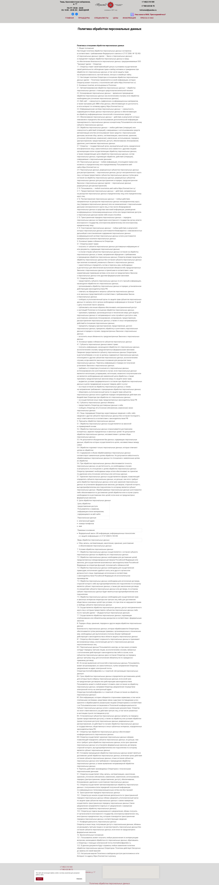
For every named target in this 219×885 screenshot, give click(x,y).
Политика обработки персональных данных (109, 883)
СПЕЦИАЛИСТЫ (101, 18)
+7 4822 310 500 (66, 867)
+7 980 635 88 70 (66, 870)
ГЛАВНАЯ (69, 18)
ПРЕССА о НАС (147, 18)
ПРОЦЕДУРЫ (84, 18)
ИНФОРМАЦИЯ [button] (129, 18)
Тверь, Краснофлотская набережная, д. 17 (75, 3)
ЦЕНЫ (115, 18)
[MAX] (73, 15)
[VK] (76, 15)
